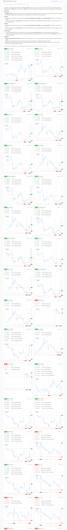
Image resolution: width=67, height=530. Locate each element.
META (9, 497)
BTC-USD (9, 83)
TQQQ (39, 528)
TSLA (9, 528)
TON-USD (40, 300)
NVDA (9, 48)
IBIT (39, 48)
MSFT (9, 329)
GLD (39, 114)
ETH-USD (40, 207)
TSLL (39, 431)
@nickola (7, 10)
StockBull (6, 7)
